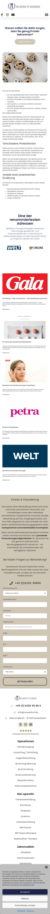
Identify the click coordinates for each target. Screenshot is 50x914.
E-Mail (5, 633)
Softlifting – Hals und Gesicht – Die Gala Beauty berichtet (24, 298)
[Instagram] (26, 724)
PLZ (4, 644)
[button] (46, 867)
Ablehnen (25, 899)
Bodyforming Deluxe (10, 427)
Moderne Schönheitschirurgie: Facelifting (18, 385)
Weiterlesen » (6, 309)
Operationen (25, 741)
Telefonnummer (8, 622)
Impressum (30, 911)
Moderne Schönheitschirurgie (14, 471)
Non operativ (25, 794)
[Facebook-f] (20, 724)
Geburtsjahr (7, 611)
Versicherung (7, 667)
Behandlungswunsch (10, 588)
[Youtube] (31, 724)
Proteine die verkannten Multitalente (16, 342)
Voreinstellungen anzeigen (25, 905)
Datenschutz (21, 911)
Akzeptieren (25, 892)
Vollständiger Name (9, 599)
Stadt (5, 656)
